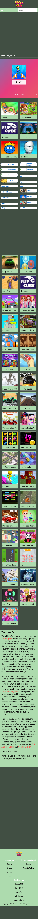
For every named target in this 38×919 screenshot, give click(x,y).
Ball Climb (6, 330)
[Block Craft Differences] (28, 484)
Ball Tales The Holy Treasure (9, 157)
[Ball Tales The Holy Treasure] (9, 153)
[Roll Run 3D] (10, 484)
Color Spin (6, 604)
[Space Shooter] (28, 134)
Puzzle (10, 181)
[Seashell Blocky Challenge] (10, 444)
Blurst (22, 565)
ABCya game (6, 639)
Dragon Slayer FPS (9, 389)
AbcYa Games (29, 164)
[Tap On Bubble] (28, 268)
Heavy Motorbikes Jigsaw (12, 408)
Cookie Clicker (24, 747)
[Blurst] (28, 562)
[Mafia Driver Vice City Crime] (10, 523)
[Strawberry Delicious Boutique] (28, 601)
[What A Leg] (9, 114)
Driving (9, 868)
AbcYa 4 (30, 169)
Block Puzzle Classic (28, 350)
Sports (9, 864)
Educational (4, 186)
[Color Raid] (10, 288)
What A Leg (5, 118)
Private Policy (28, 868)
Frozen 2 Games (19, 900)
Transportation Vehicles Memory (15, 428)
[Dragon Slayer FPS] (10, 386)
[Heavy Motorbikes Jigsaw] (10, 405)
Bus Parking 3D (26, 389)
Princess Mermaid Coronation (14, 624)
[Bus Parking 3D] (28, 386)
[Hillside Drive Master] (10, 307)
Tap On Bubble (26, 272)
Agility (2, 208)
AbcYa (19, 892)
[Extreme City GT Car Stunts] (28, 366)
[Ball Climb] (10, 327)
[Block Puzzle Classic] (28, 347)
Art (21, 176)
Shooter (22, 208)
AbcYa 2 (11, 164)
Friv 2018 (19, 888)
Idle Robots (24, 157)
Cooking (30, 196)
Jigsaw (22, 182)
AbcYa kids (12, 169)
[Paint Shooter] (10, 347)
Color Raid (6, 291)
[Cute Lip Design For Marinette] (28, 425)
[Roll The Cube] (28, 464)
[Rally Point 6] (10, 268)
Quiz (21, 186)
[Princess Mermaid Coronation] (10, 620)
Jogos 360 (19, 884)
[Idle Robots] (28, 153)
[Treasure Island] (10, 581)
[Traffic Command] (10, 464)
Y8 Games (19, 896)
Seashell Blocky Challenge (12, 448)
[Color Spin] (10, 601)
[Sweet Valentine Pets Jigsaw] (28, 542)
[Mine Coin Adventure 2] (28, 444)
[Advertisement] (19, 33)
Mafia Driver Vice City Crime (13, 526)
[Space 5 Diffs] (10, 366)
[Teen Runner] (28, 405)
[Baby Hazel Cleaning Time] (28, 523)
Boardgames (4, 198)
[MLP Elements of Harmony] (28, 581)
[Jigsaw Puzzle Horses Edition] (28, 327)
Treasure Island (8, 585)
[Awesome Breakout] (10, 503)
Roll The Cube (25, 467)
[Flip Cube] (9, 134)
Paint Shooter (7, 350)
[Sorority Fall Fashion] (28, 307)
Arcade (29, 191)
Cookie (28, 864)
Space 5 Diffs (7, 369)
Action (29, 202)
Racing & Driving (6, 192)
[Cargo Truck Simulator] (28, 503)
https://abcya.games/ (10, 691)
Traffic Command (9, 467)
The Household (26, 118)
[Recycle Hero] (10, 542)
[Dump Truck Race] (10, 562)
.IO (9, 876)
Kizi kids (11, 175)
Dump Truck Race (9, 565)
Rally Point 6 (7, 272)
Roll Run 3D (6, 487)
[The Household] (28, 114)
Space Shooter (26, 137)
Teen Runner (25, 408)
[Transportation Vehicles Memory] (10, 425)
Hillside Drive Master (10, 311)
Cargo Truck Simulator (29, 506)
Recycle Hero (7, 545)
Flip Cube (5, 137)
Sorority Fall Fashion (28, 311)
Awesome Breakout (10, 506)
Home (2, 56)
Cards (2, 204)
